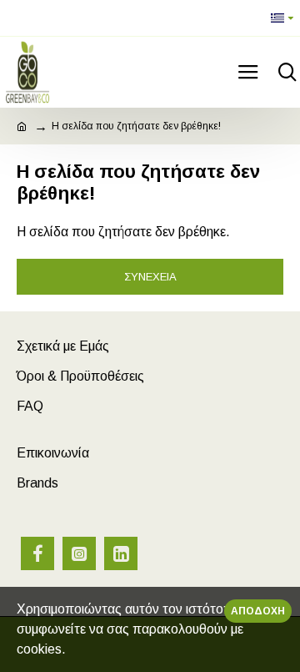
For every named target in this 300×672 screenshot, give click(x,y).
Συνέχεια (150, 276)
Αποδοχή (258, 611)
